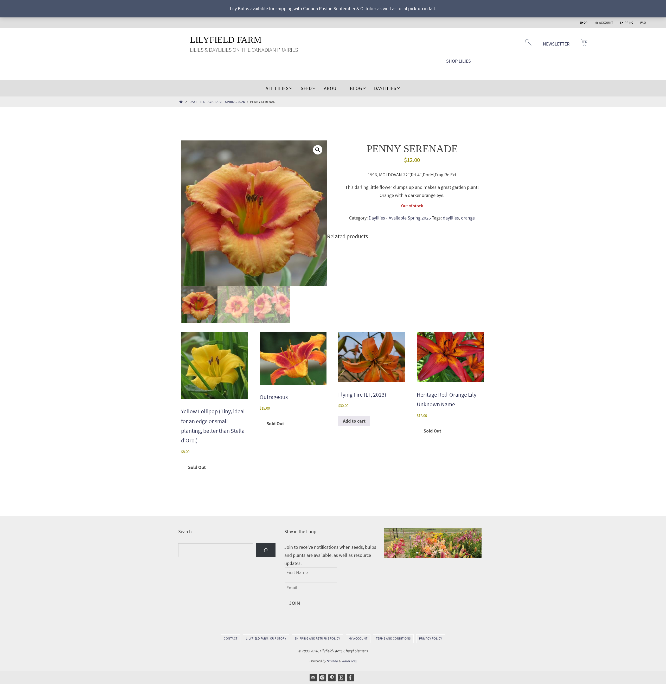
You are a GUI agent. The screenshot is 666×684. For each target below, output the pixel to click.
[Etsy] (341, 677)
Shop (584, 22)
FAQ (643, 22)
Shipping (626, 22)
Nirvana (332, 661)
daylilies (451, 218)
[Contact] (313, 677)
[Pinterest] (331, 677)
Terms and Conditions (393, 638)
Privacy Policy (430, 638)
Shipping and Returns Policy (317, 638)
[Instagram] (322, 677)
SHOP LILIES (458, 61)
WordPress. (349, 661)
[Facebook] (350, 677)
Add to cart (354, 421)
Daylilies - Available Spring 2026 (217, 101)
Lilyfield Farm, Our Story (266, 638)
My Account (603, 22)
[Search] (266, 550)
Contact (231, 638)
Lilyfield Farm (225, 39)
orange (468, 218)
